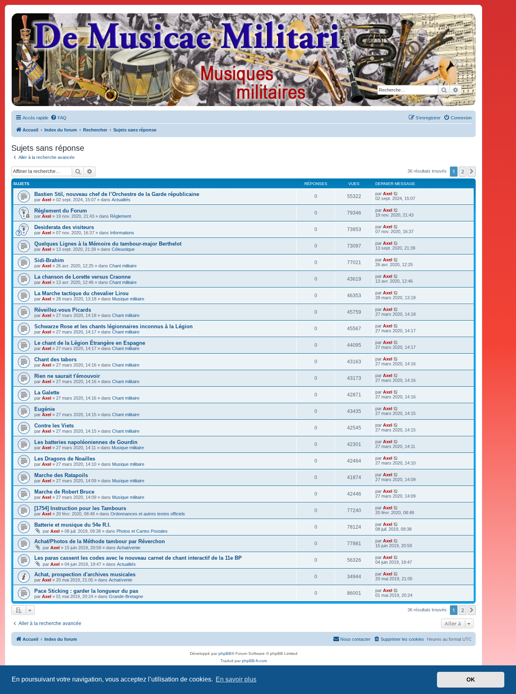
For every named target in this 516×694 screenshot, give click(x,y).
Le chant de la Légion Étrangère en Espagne (89, 343)
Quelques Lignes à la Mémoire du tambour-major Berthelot (107, 244)
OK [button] (470, 679)
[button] (472, 171)
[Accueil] (243, 59)
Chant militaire (123, 265)
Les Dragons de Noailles (64, 459)
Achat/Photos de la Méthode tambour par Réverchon (99, 541)
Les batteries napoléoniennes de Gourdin (85, 442)
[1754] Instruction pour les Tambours (80, 508)
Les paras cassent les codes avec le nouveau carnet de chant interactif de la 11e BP (138, 558)
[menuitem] (58, 118)
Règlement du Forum (60, 211)
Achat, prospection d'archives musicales (84, 574)
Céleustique (123, 249)
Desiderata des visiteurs (64, 227)
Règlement (120, 216)
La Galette (46, 393)
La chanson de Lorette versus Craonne (82, 277)
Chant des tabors (55, 359)
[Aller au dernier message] (396, 193)
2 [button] (462, 171)
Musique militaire (128, 298)
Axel (46, 199)
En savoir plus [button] (236, 679)
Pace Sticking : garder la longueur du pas (86, 591)
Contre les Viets (54, 426)
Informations (122, 232)
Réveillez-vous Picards (62, 310)
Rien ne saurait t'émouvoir (67, 376)
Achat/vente (128, 547)
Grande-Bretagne (126, 596)
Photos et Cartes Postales (142, 531)
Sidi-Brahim (49, 260)
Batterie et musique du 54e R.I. (72, 525)
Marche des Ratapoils (61, 475)
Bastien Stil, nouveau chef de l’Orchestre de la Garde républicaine (116, 194)
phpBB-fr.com (254, 661)
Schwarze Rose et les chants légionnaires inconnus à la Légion (113, 326)
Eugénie (44, 409)
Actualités (121, 199)
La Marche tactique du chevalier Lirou (81, 293)
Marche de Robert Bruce (64, 492)
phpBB (224, 653)
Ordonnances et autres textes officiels (147, 513)
